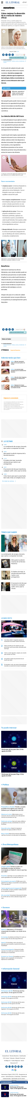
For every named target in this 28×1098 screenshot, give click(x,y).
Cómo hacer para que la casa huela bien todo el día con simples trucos (15, 476)
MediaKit (14, 1080)
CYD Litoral (6, 1058)
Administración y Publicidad (13, 1076)
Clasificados (22, 1056)
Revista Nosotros (14, 1056)
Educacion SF (14, 1063)
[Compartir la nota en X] (6, 55)
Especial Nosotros (15, 350)
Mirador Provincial (20, 1058)
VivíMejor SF (7, 1060)
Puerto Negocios (15, 1060)
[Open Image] (3, 31)
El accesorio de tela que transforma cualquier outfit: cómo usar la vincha (15, 469)
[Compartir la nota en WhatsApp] (9, 55)
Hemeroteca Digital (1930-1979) (9, 1074)
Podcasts (12, 1058)
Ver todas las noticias (8, 481)
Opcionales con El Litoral (18, 1078)
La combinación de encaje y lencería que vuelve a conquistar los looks (15, 446)
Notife (22, 1060)
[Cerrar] (24, 57)
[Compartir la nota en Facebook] (3, 55)
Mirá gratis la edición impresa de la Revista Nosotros (14, 453)
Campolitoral (5, 1056)
